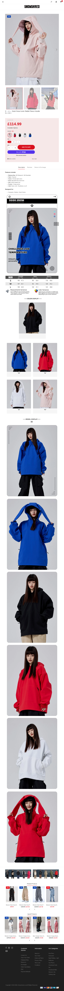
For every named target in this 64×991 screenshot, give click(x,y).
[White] (25, 135)
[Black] (20, 135)
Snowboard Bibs (53, 969)
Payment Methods (25, 971)
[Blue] (30, 135)
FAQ (22, 969)
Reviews (29, 167)
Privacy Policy (38, 960)
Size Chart (37, 955)
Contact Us (24, 955)
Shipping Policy (25, 960)
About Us (37, 953)
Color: (10, 131)
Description (21, 167)
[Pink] (9, 135)
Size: (9, 139)
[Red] (15, 135)
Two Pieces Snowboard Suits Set (53, 965)
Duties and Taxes (39, 958)
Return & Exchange (40, 167)
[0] (61, 2)
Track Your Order (25, 957)
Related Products (32, 884)
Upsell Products (32, 914)
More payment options (21, 155)
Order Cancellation (25, 967)
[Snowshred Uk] (32, 7)
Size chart (34, 158)
